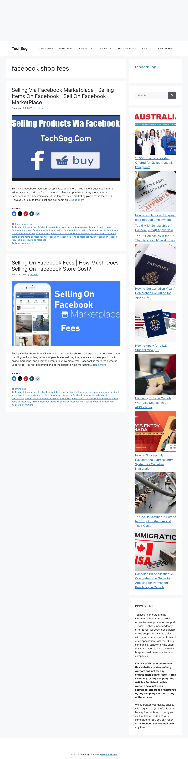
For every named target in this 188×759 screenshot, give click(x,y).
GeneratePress (109, 754)
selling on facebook (59, 236)
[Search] (172, 95)
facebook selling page (100, 227)
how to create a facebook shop (33, 395)
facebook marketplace (49, 227)
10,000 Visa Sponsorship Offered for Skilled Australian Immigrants (155, 163)
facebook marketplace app (74, 227)
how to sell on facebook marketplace (92, 230)
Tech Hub (103, 48)
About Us (147, 48)
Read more (77, 199)
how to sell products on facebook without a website (64, 233)
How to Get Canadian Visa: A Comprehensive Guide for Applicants (155, 293)
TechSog (20, 48)
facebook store (40, 230)
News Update (46, 48)
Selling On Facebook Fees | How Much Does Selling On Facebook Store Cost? (65, 265)
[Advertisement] (88, 20)
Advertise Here (165, 48)
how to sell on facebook (61, 230)
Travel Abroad (66, 48)
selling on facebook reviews (84, 236)
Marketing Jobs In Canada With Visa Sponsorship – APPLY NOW (153, 403)
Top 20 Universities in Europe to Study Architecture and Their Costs (155, 521)
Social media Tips (127, 48)
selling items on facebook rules (33, 236)
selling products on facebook (32, 240)
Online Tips (20, 389)
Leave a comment (24, 243)
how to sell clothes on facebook (66, 395)
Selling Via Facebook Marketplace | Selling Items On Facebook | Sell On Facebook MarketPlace (63, 96)
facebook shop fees (22, 230)
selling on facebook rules (72, 401)
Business (84, 48)
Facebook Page (146, 67)
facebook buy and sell (26, 227)
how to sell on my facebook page (41, 398)
